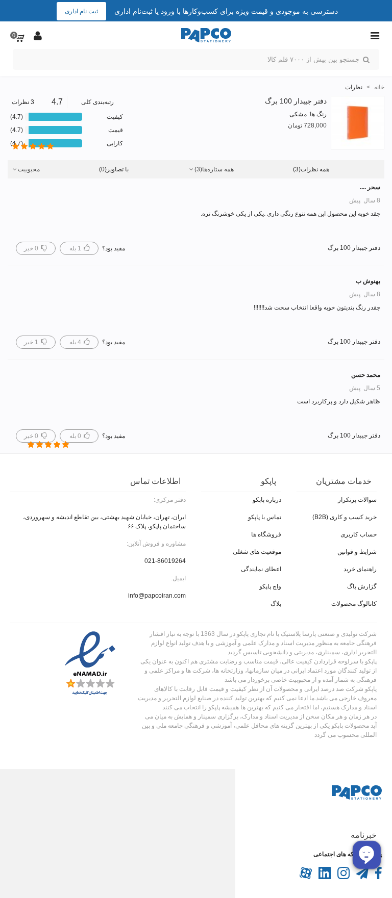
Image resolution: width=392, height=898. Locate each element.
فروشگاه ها (266, 534)
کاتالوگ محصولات (354, 603)
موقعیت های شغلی (257, 551)
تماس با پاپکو (264, 517)
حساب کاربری (358, 534)
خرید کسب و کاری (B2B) (344, 517)
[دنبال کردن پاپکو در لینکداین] (324, 877)
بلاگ (276, 603)
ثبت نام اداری (81, 11)
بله (74, 248)
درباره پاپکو (267, 499)
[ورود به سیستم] (37, 35)
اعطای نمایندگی (261, 569)
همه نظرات (311, 169)
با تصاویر (114, 169)
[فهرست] (374, 35)
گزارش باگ (362, 586)
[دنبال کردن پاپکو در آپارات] (306, 877)
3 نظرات (23, 102)
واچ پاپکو (270, 586)
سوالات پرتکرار (357, 499)
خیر (31, 248)
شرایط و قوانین (357, 551)
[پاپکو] (206, 35)
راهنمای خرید (360, 569)
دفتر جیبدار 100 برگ (296, 101)
